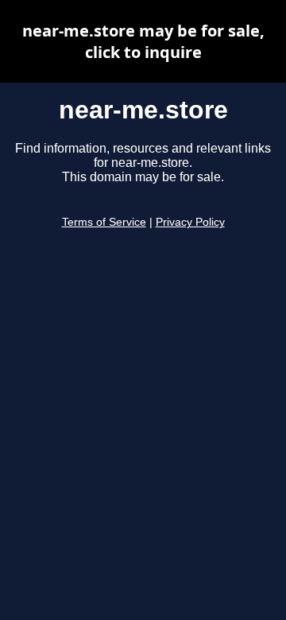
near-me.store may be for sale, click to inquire (143, 41)
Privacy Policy (190, 222)
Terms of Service (104, 222)
